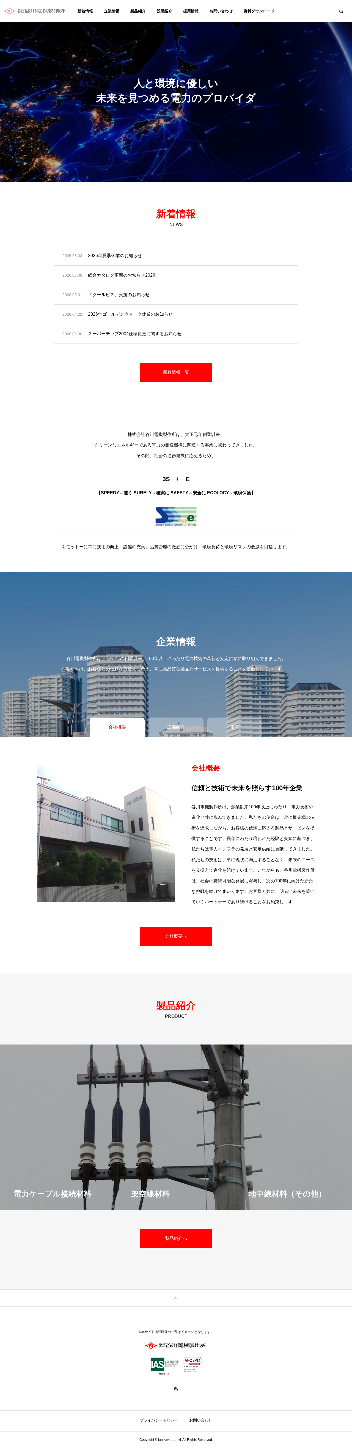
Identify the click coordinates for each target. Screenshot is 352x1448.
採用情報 (191, 11)
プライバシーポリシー (159, 1420)
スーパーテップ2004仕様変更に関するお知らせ (135, 333)
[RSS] (176, 1388)
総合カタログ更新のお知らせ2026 (121, 275)
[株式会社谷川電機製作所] (36, 11)
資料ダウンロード (259, 11)
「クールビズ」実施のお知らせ (119, 294)
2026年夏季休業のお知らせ (115, 255)
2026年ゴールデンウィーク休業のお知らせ (130, 314)
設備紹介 (164, 11)
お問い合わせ (221, 11)
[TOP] (176, 1297)
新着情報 (85, 11)
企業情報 (111, 11)
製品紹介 (138, 11)
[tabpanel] (176, 91)
